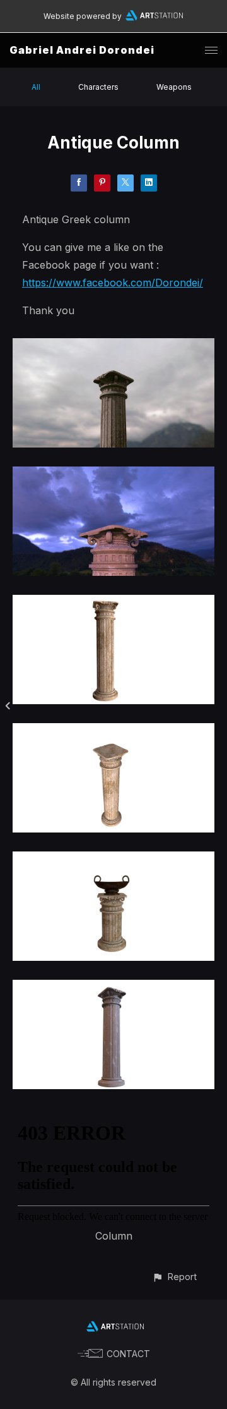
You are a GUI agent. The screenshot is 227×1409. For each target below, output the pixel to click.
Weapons (174, 87)
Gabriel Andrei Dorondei (81, 50)
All (36, 87)
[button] (174, 1277)
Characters (98, 87)
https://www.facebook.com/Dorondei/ (112, 282)
